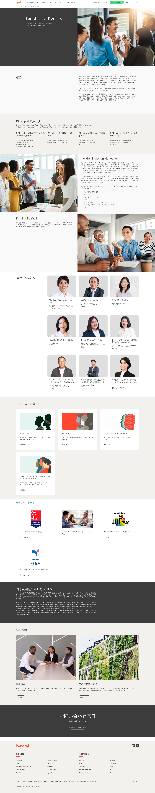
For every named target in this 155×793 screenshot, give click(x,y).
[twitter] (137, 745)
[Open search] (137, 2)
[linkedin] (133, 745)
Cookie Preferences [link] (92, 781)
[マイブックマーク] (132, 2)
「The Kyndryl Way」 (96, 84)
